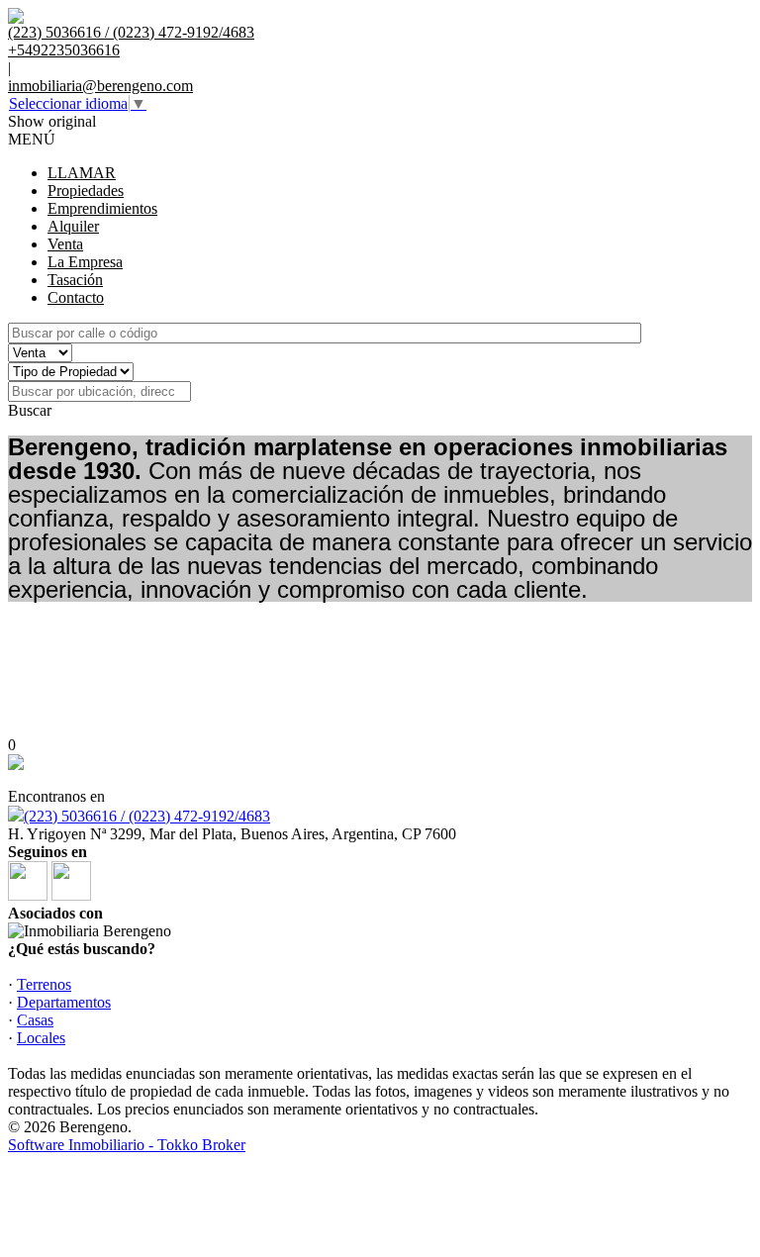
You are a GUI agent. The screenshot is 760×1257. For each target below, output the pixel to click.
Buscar (29, 410)
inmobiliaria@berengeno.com (100, 85)
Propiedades (86, 190)
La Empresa (85, 261)
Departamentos (64, 1002)
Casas (35, 1020)
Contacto (76, 297)
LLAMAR (82, 172)
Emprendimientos (102, 208)
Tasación (75, 279)
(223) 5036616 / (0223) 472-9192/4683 (147, 816)
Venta (65, 244)
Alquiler (73, 226)
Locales (41, 1037)
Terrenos (44, 984)
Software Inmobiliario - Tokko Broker (126, 1144)
